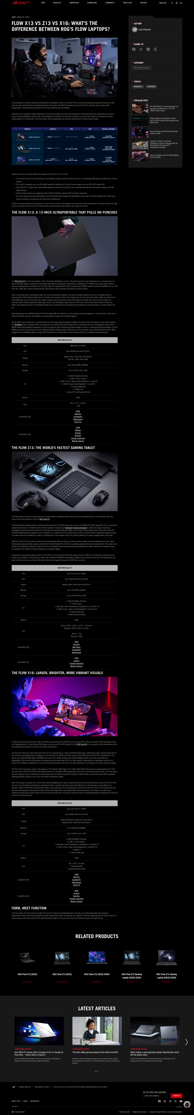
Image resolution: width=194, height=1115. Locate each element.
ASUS (78, 411)
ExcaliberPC (78, 417)
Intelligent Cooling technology (76, 528)
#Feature (151, 87)
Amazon (78, 433)
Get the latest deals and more (154, 1092)
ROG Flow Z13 (45, 519)
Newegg (78, 430)
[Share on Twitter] (141, 49)
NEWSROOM (34, 1101)
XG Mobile (18, 325)
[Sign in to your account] (176, 3)
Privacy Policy (124, 1112)
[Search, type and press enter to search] (172, 2)
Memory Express (78, 441)
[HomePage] (13, 1087)
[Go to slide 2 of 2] (97, 1071)
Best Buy (78, 414)
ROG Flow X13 (20, 281)
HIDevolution (78, 419)
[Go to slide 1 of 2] (95, 1071)
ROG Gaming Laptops (141, 68)
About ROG (16, 1101)
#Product (138, 87)
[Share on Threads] (155, 49)
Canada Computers (78, 438)
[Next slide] (187, 1042)
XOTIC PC (77, 422)
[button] (176, 1096)
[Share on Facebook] (134, 49)
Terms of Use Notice (139, 1112)
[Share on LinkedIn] (148, 49)
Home (25, 1101)
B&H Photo (76, 647)
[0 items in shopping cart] (181, 3)
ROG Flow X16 (82, 744)
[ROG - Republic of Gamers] (21, 2)
